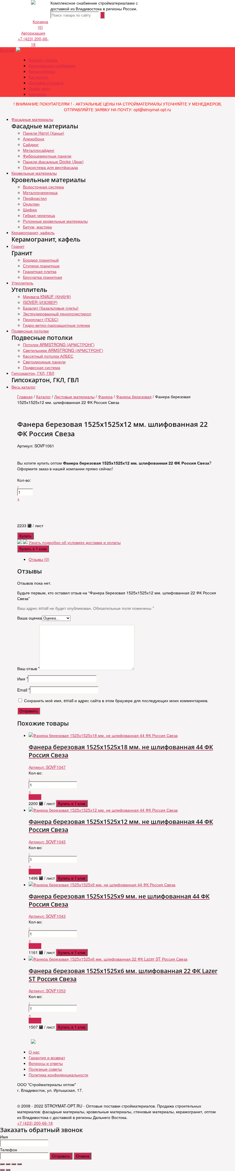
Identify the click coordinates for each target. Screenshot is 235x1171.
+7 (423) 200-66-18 (33, 41)
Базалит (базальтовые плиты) (51, 308)
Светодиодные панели (44, 362)
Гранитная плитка (39, 271)
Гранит (17, 246)
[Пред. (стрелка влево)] (2, 1170)
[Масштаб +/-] (19, 1164)
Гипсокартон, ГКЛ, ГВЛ (32, 373)
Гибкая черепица (39, 215)
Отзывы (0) (39, 559)
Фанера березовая (134, 396)
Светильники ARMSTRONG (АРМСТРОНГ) (63, 350)
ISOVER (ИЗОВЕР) (40, 302)
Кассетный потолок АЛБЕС (48, 356)
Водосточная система (43, 187)
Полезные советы (45, 1069)
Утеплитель (22, 283)
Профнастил (35, 198)
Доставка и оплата (46, 82)
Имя (22, 679)
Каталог (7, 50)
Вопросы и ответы (46, 1063)
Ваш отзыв (28, 668)
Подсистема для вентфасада (50, 167)
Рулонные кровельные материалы (55, 221)
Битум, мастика (37, 227)
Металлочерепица (40, 192)
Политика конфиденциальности (58, 1075)
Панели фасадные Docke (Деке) (53, 161)
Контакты (37, 94)
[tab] (123, 559)
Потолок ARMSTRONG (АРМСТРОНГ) (59, 344)
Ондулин (31, 204)
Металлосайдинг (38, 150)
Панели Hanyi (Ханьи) (43, 133)
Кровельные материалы (34, 173)
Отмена (82, 1156)
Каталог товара (43, 60)
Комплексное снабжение (52, 65)
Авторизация (33, 33)
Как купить (38, 77)
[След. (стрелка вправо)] (8, 1170)
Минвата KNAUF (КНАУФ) (47, 296)
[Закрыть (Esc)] (2, 1164)
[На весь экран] (13, 1164)
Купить (25, 536)
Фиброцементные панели (47, 156)
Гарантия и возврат (47, 1057)
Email (23, 690)
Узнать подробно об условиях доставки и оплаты (75, 542)
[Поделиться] (8, 1164)
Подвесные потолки (30, 331)
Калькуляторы (42, 71)
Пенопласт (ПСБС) (40, 319)
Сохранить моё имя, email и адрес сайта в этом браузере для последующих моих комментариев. (116, 700)
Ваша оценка (29, 618)
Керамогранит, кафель (32, 232)
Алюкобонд (33, 139)
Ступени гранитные (41, 265)
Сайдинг (31, 144)
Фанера (105, 396)
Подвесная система (41, 367)
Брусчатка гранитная (42, 277)
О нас (34, 1052)
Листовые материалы (74, 396)
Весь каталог (23, 387)
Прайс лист (39, 88)
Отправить (61, 1156)
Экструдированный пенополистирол (57, 313)
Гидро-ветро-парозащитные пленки (56, 325)
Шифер (30, 209)
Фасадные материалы (32, 119)
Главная (25, 396)
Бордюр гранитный (41, 260)
